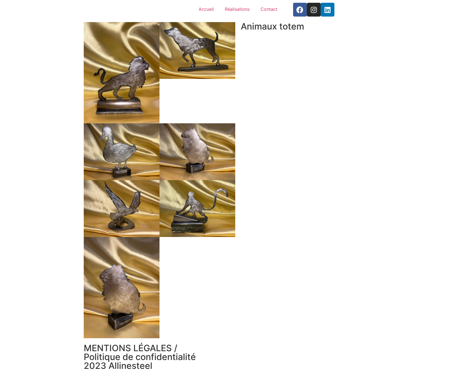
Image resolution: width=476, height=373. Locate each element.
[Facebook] (300, 10)
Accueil (206, 9)
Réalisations (237, 9)
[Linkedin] (327, 10)
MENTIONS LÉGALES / (130, 348)
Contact (269, 9)
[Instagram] (314, 10)
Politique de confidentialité (140, 356)
